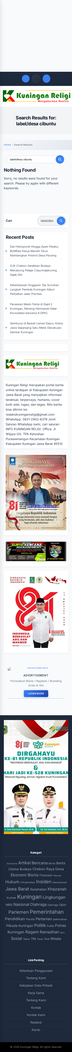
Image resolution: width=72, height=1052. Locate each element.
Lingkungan (54, 897)
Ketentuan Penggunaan (36, 971)
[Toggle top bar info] (36, 78)
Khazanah (57, 889)
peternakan (60, 919)
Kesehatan (38, 889)
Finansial (46, 875)
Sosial (16, 938)
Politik (40, 925)
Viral (46, 938)
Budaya (25, 869)
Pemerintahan (47, 912)
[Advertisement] (36, 36)
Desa (59, 869)
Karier (36, 1030)
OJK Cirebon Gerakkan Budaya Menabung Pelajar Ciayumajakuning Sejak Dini (33, 270)
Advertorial (12, 863)
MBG (9, 905)
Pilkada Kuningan (19, 926)
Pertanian (44, 919)
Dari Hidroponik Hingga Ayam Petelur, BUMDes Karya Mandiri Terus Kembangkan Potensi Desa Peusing (34, 251)
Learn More (36, 693)
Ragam (32, 931)
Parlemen (18, 912)
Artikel (24, 862)
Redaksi (36, 1022)
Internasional (59, 882)
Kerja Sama (36, 993)
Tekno (26, 939)
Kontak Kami (36, 1015)
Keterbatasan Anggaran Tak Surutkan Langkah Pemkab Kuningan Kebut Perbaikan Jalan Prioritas (34, 289)
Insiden (43, 881)
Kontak (36, 1008)
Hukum (12, 881)
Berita (52, 863)
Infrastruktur (27, 882)
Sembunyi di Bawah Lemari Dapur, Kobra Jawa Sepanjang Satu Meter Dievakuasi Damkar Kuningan (36, 328)
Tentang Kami (36, 978)
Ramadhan (49, 932)
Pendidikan (15, 919)
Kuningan (29, 896)
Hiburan (57, 875)
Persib (30, 919)
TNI (33, 939)
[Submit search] (60, 159)
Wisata (55, 939)
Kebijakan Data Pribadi (36, 985)
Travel (40, 939)
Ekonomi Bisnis (25, 875)
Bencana (40, 862)
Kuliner (11, 897)
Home (7, 144)
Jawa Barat (17, 889)
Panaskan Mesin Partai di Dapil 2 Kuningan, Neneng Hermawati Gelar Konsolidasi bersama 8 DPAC (33, 309)
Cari (9, 221)
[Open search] (26, 78)
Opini (62, 905)
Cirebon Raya (43, 869)
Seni (62, 932)
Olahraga (38, 904)
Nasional (21, 904)
